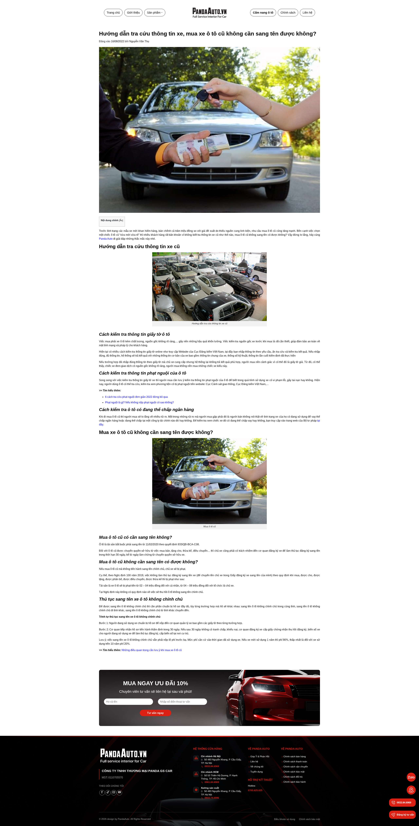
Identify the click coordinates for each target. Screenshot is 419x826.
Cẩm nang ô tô (263, 12)
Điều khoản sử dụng (284, 819)
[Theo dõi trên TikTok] (108, 792)
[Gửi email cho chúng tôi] (114, 792)
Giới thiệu (133, 12)
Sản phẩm (153, 12)
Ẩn (121, 220)
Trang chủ (113, 12)
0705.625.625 (255, 790)
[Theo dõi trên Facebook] (102, 792)
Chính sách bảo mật (309, 819)
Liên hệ (307, 12)
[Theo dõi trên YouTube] (119, 792)
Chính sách (288, 12)
